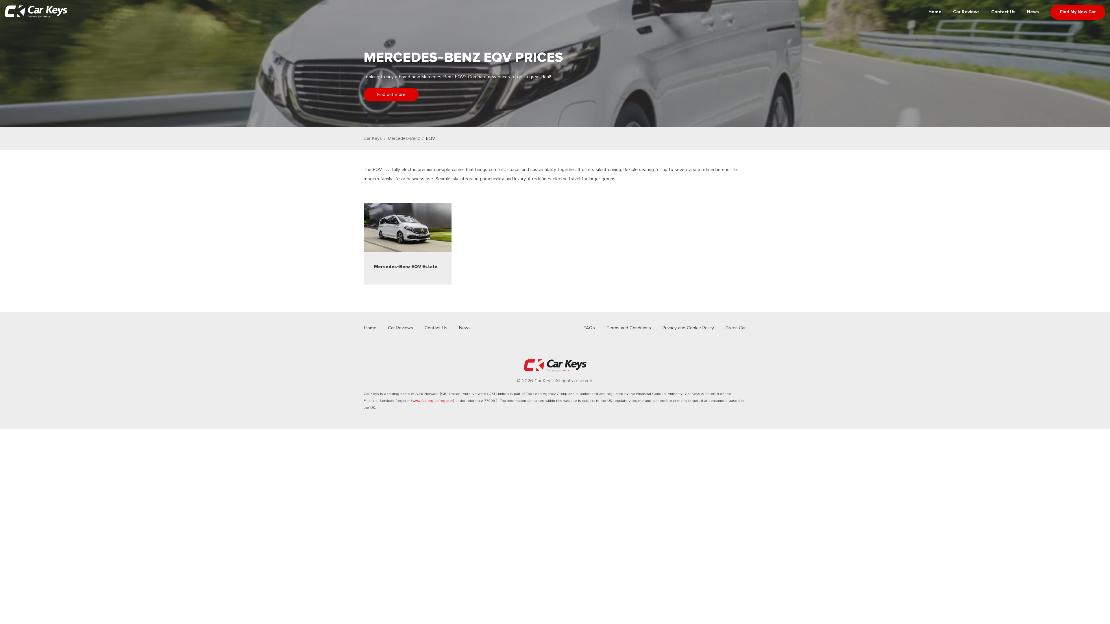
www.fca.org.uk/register (432, 401)
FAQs (589, 328)
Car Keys (373, 138)
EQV (430, 138)
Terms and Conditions (628, 328)
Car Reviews (966, 12)
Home (934, 12)
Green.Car (736, 328)
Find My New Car (1078, 12)
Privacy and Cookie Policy (688, 328)
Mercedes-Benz (404, 138)
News (1033, 12)
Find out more (391, 94)
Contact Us (1003, 12)
